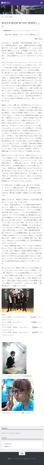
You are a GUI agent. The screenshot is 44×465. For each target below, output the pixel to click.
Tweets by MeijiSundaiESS (11, 433)
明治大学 (8, 444)
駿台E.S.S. (5, 2)
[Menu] (41, 2)
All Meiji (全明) (7, 17)
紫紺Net (8, 446)
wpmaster (7, 30)
